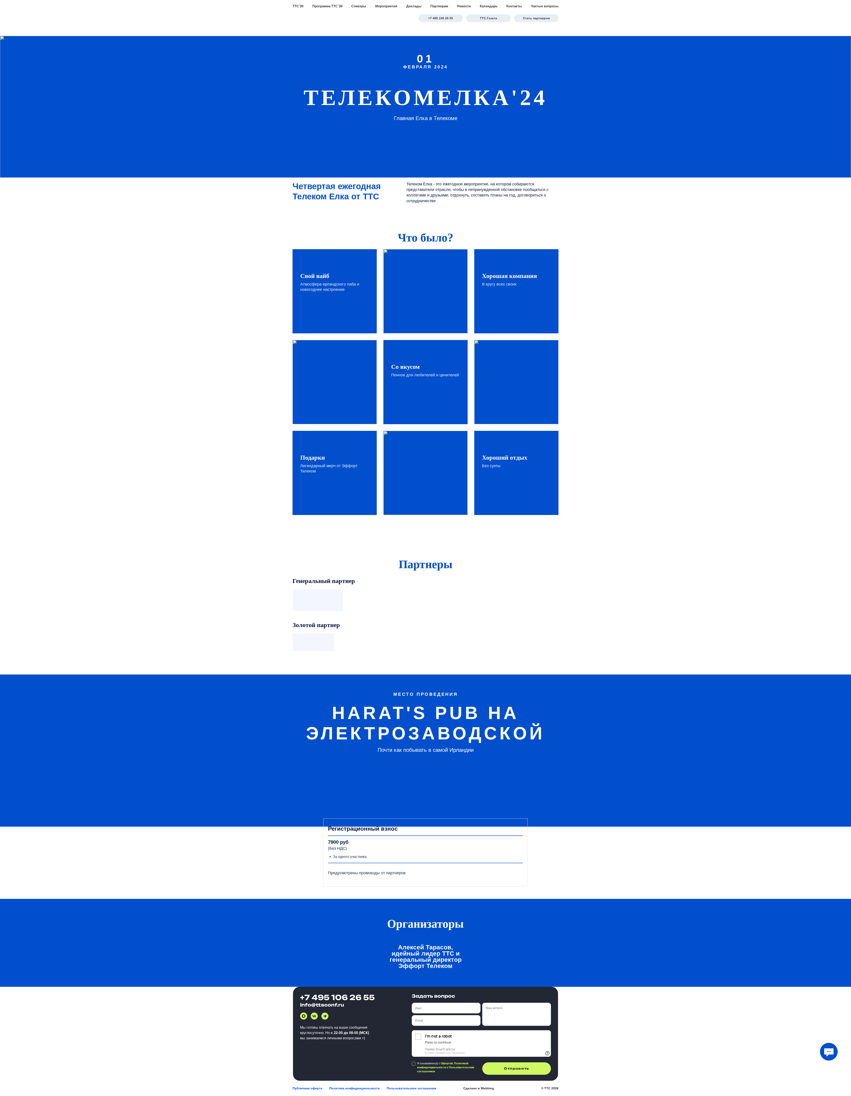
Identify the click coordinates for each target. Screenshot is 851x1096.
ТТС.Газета (488, 18)
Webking (487, 1088)
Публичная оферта (307, 1088)
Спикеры (358, 6)
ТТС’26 (298, 6)
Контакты (514, 6)
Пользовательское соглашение (411, 1088)
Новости (464, 6)
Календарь (489, 6)
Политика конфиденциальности (354, 1088)
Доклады (414, 6)
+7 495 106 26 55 (440, 18)
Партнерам (439, 6)
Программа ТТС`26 (327, 6)
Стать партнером (536, 18)
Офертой (447, 1063)
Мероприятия (386, 6)
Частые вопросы (544, 6)
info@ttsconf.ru (322, 1005)
